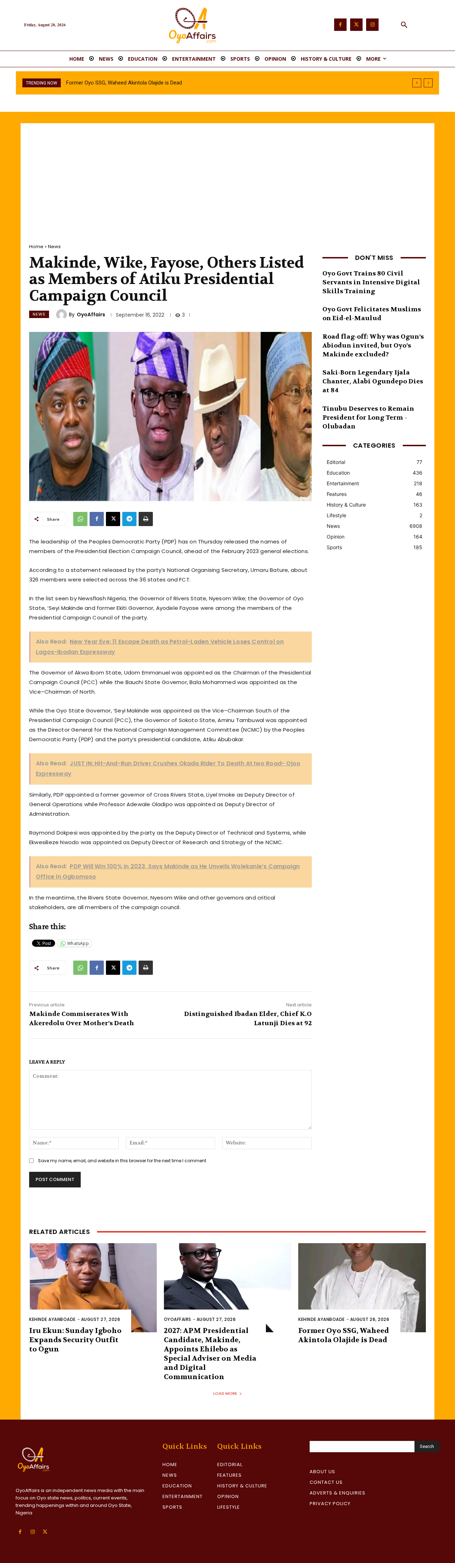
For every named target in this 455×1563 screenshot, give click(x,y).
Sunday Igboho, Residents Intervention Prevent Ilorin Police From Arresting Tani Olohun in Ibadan (178, 83)
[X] (113, 519)
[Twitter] (356, 24)
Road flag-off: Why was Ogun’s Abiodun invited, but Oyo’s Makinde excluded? (373, 346)
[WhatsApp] (80, 519)
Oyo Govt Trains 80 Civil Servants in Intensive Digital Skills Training (371, 282)
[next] (428, 82)
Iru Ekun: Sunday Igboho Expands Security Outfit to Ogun (75, 1340)
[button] (404, 25)
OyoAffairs (91, 314)
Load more (225, 1393)
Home (36, 246)
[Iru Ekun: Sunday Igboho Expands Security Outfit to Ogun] (93, 1287)
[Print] (146, 519)
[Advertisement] (227, 176)
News (54, 246)
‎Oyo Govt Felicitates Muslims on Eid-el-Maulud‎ (371, 313)
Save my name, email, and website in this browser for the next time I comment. (122, 1161)
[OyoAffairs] (62, 314)
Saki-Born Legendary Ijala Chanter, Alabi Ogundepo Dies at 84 (372, 381)
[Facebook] (340, 24)
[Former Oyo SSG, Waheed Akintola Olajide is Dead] (362, 1287)
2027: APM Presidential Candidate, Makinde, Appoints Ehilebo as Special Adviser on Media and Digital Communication (210, 1353)
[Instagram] (372, 24)
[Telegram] (129, 519)
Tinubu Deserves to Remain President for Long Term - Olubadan (368, 418)
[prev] (416, 82)
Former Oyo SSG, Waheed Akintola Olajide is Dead (343, 1335)
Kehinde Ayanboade (52, 1319)
